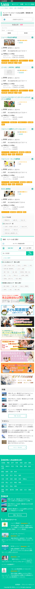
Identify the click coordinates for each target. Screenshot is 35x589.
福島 (29, 462)
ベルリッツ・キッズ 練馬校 (10, 159)
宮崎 (29, 489)
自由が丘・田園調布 (24, 286)
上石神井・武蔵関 (24, 275)
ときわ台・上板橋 (20, 268)
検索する (30, 254)
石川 (11, 475)
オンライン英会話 (30, 4)
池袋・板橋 (14, 272)
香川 (7, 486)
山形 (25, 462)
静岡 (7, 471)
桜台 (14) (23, 220)
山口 (11, 482)
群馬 (25, 466)
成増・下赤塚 (6, 272)
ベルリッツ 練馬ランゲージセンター (13, 129)
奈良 (20, 479)
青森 (8, 462)
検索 (22, 4)
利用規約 (17, 584)
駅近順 (25, 33)
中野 (31, 265)
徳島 (15, 486)
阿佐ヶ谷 (16, 275)
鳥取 (15, 482)
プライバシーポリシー (28, 584)
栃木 (29, 466)
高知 (11, 486)
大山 (10, 275)
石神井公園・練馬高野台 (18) (11, 233)
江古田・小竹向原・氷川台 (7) (11, 226)
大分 (25, 489)
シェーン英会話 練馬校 (9, 37)
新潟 (2, 475)
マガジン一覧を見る (17, 447)
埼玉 (12, 466)
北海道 (3, 462)
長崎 (17, 489)
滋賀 (15, 479)
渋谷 (10, 289)
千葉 (17, 466)
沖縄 (2, 491)
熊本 (7, 489)
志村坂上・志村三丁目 (8, 278)
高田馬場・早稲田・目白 (25, 272)
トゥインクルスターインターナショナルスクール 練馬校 (15, 98)
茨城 (21, 466)
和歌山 (25, 479)
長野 (7, 475)
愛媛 (2, 486)
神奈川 (7, 466)
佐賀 (21, 489)
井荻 (4, 275)
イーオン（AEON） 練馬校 (10, 67)
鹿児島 (12, 489)
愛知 (2, 471)
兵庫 (7, 479)
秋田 (17, 462)
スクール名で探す (27, 248)
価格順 (9, 33)
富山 (15, 475)
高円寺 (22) (7, 229)
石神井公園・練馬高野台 (9, 268)
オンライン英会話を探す (19, 243)
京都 (11, 479)
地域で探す (10, 248)
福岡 (2, 489)
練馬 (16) (15, 220)
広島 (2, 482)
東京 (2, 466)
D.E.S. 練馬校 (6, 189)
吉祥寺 (5, 289)
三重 (11, 471)
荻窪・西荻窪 (18, 278)
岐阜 (15, 471)
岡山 (7, 482)
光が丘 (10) (24, 226)
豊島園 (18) (7, 220)
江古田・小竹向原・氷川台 (9, 265)
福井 (20, 475)
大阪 (2, 479)
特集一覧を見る (17, 416)
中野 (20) (16, 229)
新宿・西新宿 (6, 286)
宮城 (21, 462)
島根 (20, 482)
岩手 (12, 462)
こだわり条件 (6, 258)
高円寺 (25, 265)
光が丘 (19, 265)
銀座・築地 (17, 289)
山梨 (2, 468)
